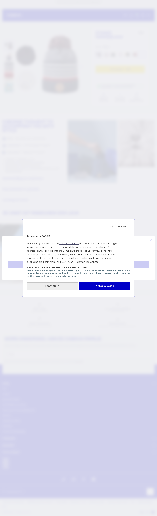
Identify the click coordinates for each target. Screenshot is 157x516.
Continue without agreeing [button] (118, 226)
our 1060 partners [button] (69, 243)
